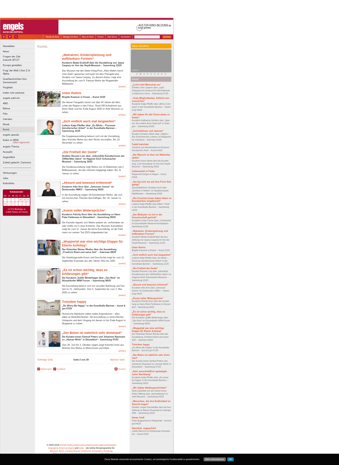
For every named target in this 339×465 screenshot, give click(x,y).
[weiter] (122, 86)
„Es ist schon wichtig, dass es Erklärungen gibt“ (85, 272)
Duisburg (107, 451)
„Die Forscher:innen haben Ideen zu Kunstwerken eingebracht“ (151, 199)
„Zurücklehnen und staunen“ (148, 131)
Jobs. (6, 178)
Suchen (167, 37)
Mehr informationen (214, 459)
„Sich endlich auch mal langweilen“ (89, 121)
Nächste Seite (117, 359)
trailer (81, 448)
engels (70, 448)
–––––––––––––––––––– (17, 167)
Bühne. (7, 108)
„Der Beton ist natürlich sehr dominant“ (92, 333)
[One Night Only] (137, 74)
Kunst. (6, 129)
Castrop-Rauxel (72, 451)
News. (6, 51)
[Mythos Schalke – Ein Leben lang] (161, 74)
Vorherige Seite (45, 359)
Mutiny (135, 70)
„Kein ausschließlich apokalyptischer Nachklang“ (149, 373)
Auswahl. (8, 151)
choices (62, 448)
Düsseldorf (97, 451)
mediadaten (110, 445)
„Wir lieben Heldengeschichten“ (149, 387)
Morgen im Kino (70, 37)
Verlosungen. (10, 172)
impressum (79, 445)
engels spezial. (11, 134)
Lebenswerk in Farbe (143, 171)
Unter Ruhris (71, 93)
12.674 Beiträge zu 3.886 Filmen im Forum (17, 210)
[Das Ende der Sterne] (144, 74)
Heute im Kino (52, 37)
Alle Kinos (112, 37)
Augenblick (9, 157)
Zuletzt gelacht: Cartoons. (17, 162)
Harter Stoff (138, 417)
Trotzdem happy (74, 301)
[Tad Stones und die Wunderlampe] (147, 74)
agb (101, 445)
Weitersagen (46, 369)
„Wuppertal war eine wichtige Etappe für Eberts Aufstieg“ (148, 329)
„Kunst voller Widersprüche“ (84, 210)
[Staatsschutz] (154, 74)
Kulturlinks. (9, 183)
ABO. (6, 103)
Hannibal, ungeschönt (144, 428)
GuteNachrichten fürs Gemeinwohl (15, 81)
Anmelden (126, 37)
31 (5, 204)
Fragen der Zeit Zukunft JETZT (19, 58)
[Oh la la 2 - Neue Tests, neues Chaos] (151, 74)
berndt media (66, 445)
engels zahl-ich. (11, 98)
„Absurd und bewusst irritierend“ (87, 182)
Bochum (54, 451)
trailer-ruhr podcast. (14, 92)
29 (24, 200)
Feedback (61, 369)
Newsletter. (9, 46)
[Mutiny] (140, 74)
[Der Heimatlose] (158, 74)
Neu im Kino (88, 37)
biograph (52, 448)
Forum (100, 37)
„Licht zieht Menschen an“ (146, 84)
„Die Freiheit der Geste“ (80, 152)
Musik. (6, 124)
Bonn (61, 451)
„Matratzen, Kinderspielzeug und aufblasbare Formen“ (86, 57)
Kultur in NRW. (11, 140)
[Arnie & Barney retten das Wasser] (165, 74)
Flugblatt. (8, 87)
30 (28, 200)
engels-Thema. (11, 146)
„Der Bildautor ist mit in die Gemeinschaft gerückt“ (147, 216)
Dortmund (86, 451)
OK (230, 459)
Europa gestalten (12, 65)
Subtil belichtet (140, 144)
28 (20, 200)
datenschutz (92, 445)
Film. (5, 113)
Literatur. (8, 119)
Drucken (122, 369)
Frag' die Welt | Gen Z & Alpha (16, 72)
